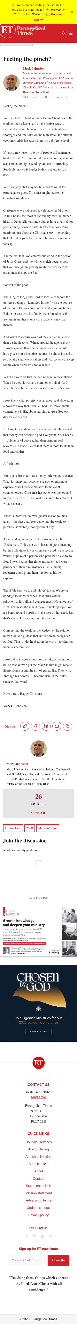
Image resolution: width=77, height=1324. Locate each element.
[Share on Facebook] (35, 726)
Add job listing (38, 1149)
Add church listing (38, 1156)
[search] (64, 33)
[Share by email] (56, 726)
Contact (38, 1178)
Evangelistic (13, 828)
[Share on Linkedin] (46, 726)
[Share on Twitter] (24, 726)
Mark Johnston (34, 68)
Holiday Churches (38, 1142)
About (38, 1171)
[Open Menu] (70, 33)
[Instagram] (42, 1236)
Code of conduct (39, 1208)
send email (39, 1097)
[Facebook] (26, 1236)
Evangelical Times (43, 1319)
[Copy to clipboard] (67, 726)
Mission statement (38, 1193)
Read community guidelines (21, 850)
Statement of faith (38, 1186)
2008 (29, 828)
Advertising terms (38, 1200)
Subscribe (58, 1260)
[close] (72, 12)
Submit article (38, 1164)
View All (38, 813)
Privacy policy (38, 1215)
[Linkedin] (50, 1236)
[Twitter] (34, 1236)
